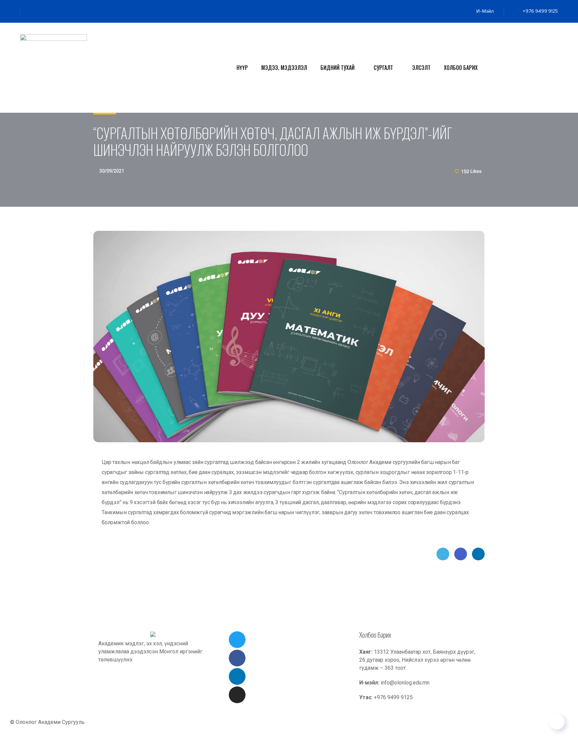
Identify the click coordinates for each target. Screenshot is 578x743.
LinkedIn (478, 554)
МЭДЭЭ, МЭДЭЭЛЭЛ (284, 68)
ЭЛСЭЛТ (421, 68)
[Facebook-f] (42, 11)
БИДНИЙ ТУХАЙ (337, 68)
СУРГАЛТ (383, 68)
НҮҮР (242, 68)
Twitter (443, 554)
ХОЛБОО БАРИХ (461, 68)
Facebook (460, 554)
